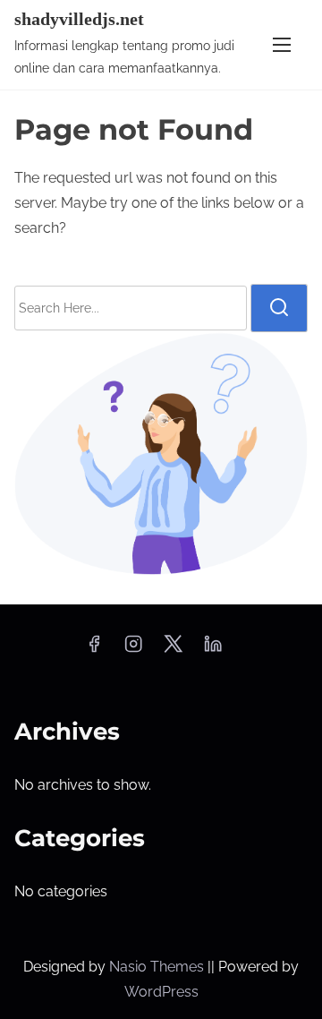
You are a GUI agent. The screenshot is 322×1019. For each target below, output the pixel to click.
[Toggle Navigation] (282, 44)
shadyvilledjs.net (79, 19)
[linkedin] (213, 649)
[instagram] (133, 649)
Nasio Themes (158, 966)
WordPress (161, 991)
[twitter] (173, 649)
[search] (279, 308)
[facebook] (94, 649)
